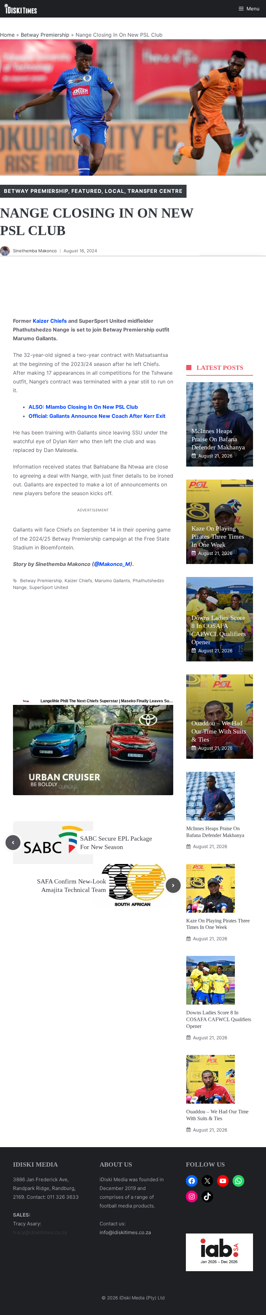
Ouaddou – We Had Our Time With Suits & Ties (218, 731)
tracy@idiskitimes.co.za (40, 1232)
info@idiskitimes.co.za (125, 1232)
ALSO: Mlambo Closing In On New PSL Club (83, 407)
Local (114, 191)
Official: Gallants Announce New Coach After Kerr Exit (97, 416)
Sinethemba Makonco (35, 250)
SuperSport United (48, 587)
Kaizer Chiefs (50, 321)
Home (7, 34)
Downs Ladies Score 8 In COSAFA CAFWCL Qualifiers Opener (218, 1019)
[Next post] (173, 885)
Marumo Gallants (112, 580)
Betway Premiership (45, 34)
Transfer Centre (155, 191)
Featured (86, 191)
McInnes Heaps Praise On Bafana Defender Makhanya (218, 439)
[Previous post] (13, 842)
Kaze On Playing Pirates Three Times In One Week (217, 536)
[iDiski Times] (20, 9)
